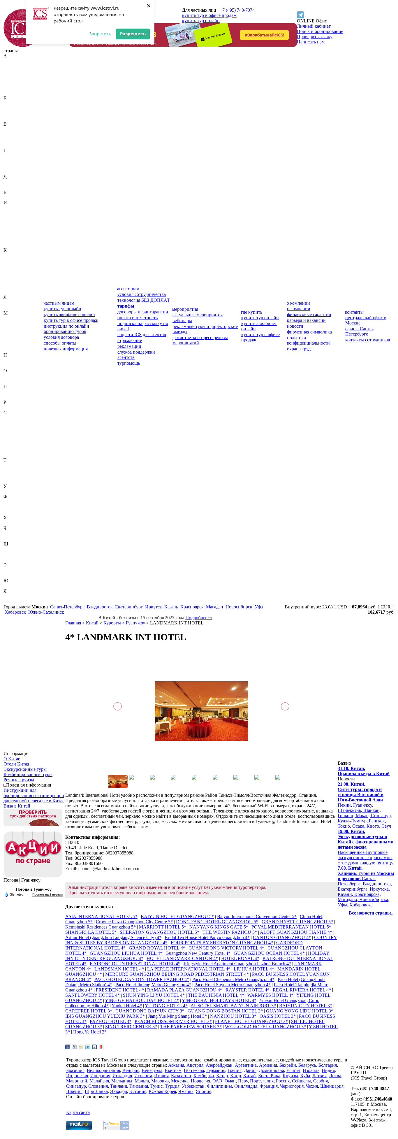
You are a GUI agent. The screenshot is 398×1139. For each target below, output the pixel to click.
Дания (9, 181)
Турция (10, 480)
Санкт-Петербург (67, 606)
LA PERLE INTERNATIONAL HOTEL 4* (188, 968)
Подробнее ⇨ (187, 617)
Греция (10, 166)
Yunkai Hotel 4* (127, 1005)
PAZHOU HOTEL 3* (110, 1021)
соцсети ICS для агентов (141, 334)
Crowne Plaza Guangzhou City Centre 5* (134, 921)
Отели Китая (16, 763)
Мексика (12, 344)
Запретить (100, 33)
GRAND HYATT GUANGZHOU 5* (297, 921)
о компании (298, 303)
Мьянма (11, 349)
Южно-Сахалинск (46, 612)
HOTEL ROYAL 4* (240, 958)
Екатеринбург (129, 606)
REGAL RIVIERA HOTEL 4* (302, 989)
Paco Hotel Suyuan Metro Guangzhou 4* (232, 984)
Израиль (11, 208)
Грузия (10, 171)
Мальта (10, 333)
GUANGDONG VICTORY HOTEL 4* (226, 947)
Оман (9, 381)
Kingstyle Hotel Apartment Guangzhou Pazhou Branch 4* (237, 963)
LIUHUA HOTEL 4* (254, 968)
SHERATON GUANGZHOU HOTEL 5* (159, 932)
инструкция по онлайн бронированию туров (66, 329)
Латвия (10, 302)
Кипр (8, 270)
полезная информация (66, 348)
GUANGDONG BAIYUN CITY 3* (149, 1010)
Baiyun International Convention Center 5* (257, 916)
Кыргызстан (15, 291)
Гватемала (13, 155)
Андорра (12, 82)
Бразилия (12, 118)
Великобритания (20, 129)
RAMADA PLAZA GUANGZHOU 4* (184, 989)
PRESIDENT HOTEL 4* (120, 989)
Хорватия (12, 522)
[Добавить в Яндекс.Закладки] (101, 1047)
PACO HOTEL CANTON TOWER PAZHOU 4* (141, 979)
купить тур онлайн (201, 20)
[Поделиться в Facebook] (67, 1047)
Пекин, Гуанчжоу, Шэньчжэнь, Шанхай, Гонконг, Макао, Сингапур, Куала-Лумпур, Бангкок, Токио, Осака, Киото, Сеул (365, 805)
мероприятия (185, 309)
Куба (8, 286)
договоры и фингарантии (142, 311)
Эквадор (11, 570)
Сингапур (13, 449)
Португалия (15, 396)
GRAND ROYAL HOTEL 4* (157, 947)
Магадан (214, 606)
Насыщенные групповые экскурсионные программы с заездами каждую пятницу (365, 847)
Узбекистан (14, 491)
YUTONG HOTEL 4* (166, 1005)
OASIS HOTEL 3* (278, 1016)
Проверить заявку (314, 36)
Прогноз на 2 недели (47, 894)
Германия (12, 160)
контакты (354, 312)
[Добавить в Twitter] (87, 1047)
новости (295, 326)
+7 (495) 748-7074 (237, 10)
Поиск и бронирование (320, 31)
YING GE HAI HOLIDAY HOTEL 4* (142, 1000)
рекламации (129, 346)
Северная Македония (14, 431)
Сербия (10, 444)
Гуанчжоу (135, 622)
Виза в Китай (16, 805)
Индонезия (14, 218)
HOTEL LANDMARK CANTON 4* (182, 958)
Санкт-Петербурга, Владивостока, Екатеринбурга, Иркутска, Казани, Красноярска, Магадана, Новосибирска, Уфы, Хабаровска (366, 886)
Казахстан (13, 255)
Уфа (259, 606)
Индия (10, 213)
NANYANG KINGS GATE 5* (218, 926)
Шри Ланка (96, 1091)
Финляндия (15, 507)
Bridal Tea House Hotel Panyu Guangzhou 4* (207, 937)
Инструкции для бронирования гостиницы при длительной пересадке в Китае (33, 795)
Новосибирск (239, 606)
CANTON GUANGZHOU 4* (282, 937)
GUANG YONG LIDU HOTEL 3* (299, 1010)
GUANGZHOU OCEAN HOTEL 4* (269, 953)
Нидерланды (16, 360)
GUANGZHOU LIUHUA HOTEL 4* (126, 953)
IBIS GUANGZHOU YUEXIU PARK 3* (105, 1016)
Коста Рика (14, 281)
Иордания (13, 223)
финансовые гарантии (309, 314)
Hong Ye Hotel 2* (90, 1031)
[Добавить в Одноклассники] (81, 1047)
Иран (8, 229)
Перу (8, 391)
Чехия (9, 538)
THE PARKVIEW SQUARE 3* (191, 1026)
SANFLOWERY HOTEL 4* (92, 995)
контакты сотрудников (367, 339)
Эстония (11, 575)
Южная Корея (17, 585)
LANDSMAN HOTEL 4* (119, 968)
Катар (9, 265)
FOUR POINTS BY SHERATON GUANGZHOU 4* (222, 942)
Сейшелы (12, 438)
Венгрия (11, 134)
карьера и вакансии (306, 320)
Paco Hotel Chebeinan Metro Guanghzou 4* (233, 979)
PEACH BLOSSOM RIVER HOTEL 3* (173, 1021)
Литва (9, 307)
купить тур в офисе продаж (209, 15)
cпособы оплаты (60, 343)
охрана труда (300, 348)
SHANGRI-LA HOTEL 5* (91, 932)
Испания (12, 239)
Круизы (290, 1075)
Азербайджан (16, 71)
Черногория (15, 533)
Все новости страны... (372, 912)
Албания (12, 76)
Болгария (12, 113)
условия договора (61, 337)
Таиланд (11, 465)
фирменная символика (309, 331)
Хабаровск (15, 612)
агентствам (128, 288)
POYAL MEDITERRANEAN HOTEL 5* (291, 926)
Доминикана (16, 187)
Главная (73, 622)
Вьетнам (11, 145)
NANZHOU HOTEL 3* (233, 1016)
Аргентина (14, 87)
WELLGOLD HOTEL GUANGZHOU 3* (265, 1026)
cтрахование (129, 340)
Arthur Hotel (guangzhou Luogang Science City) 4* (113, 937)
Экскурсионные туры (25, 769)
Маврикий (13, 318)
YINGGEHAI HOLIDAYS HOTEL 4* (219, 1000)
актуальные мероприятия (197, 314)
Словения (13, 454)
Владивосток (100, 606)
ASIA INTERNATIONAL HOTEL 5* (101, 916)
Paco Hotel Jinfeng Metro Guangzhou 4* (153, 984)
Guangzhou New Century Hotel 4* (197, 953)
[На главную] (22, 45)
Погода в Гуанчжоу (34, 889)
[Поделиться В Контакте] (94, 1047)
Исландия (13, 234)
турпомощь (128, 363)
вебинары (182, 320)
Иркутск (153, 606)
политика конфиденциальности (308, 340)
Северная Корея (19, 423)
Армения (12, 92)
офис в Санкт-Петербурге (359, 331)
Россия (10, 407)
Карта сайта (78, 1112)
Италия (10, 244)
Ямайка (11, 596)
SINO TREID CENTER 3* (131, 1026)
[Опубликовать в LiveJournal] (74, 1047)
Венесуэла (13, 139)
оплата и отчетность (137, 317)
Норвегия (13, 365)
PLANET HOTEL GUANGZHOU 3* (251, 1021)
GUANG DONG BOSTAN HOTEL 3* (225, 1010)
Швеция (11, 554)
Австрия (11, 66)
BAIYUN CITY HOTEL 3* (305, 1005)
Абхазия (11, 61)
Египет (10, 197)
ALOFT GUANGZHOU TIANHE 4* (296, 932)
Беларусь (12, 108)
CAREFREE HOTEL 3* (88, 1010)
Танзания (12, 470)
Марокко (12, 339)
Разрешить (133, 33)
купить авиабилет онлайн (69, 314)
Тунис (9, 475)
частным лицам (58, 303)
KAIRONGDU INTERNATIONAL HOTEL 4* (135, 963)
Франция (12, 512)
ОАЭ (8, 375)
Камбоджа (13, 260)
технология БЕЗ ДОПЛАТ (143, 300)
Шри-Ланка (15, 559)
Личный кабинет (314, 26)
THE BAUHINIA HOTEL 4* (216, 995)
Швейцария (15, 549)
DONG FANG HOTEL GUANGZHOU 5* (217, 921)
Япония (11, 601)
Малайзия (13, 323)
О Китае (11, 758)
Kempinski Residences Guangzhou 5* (100, 926)
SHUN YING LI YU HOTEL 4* (154, 995)
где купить (251, 312)
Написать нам (311, 41)
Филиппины (16, 501)
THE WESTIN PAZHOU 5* (229, 932)
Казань (171, 606)
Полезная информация (28, 784)
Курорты (112, 622)
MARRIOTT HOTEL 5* (162, 926)
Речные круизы (18, 779)
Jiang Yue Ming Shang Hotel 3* (177, 1016)
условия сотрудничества (141, 294)
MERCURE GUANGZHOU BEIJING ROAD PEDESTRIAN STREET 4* (177, 974)
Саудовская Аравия (22, 417)
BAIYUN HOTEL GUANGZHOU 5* (177, 916)
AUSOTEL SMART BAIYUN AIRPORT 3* (233, 1005)
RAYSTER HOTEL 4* (248, 989)
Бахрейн (11, 103)
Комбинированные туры (27, 774)
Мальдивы (13, 328)
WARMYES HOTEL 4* (270, 995)
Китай (9, 276)
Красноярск (192, 606)
